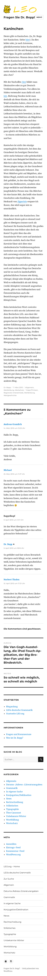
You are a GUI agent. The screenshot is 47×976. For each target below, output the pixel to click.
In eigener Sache (14, 791)
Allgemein (29, 387)
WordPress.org (13, 854)
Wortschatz (19, 390)
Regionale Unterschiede (13, 393)
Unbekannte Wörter (16, 816)
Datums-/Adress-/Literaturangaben (24, 784)
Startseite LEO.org (15, 713)
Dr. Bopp (7, 387)
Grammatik (12, 788)
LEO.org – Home (12, 866)
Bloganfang (12, 706)
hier (28, 39)
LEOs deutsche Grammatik (19, 710)
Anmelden (11, 844)
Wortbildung (9, 390)
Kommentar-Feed (15, 851)
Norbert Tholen (11, 579)
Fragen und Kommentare (18, 734)
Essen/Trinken (32, 390)
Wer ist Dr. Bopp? (14, 738)
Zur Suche (9, 879)
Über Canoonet (13, 812)
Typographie (12, 809)
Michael (8, 470)
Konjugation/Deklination (18, 795)
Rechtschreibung (14, 802)
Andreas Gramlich (13, 424)
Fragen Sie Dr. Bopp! (19, 17)
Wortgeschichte (10, 395)
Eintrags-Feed (13, 847)
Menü (39, 17)
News (9, 798)
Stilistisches (12, 805)
